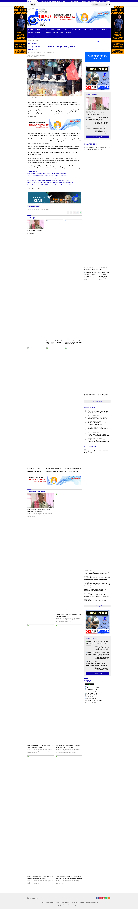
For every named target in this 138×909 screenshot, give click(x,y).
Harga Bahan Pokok (33, 206)
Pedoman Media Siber (92, 902)
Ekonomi (29, 43)
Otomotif (48, 32)
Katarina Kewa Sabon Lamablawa (38, 55)
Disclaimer (81, 902)
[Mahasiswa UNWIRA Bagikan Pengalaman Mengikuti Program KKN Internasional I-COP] (90, 331)
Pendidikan (59, 29)
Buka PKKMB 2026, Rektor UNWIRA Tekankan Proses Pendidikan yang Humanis (108, 1)
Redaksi (57, 902)
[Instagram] (100, 898)
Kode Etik (74, 902)
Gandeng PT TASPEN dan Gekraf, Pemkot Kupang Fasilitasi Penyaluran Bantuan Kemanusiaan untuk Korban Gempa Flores (101, 668)
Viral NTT (91, 29)
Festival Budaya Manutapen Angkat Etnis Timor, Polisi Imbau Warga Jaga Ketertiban (50, 182)
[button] (106, 4)
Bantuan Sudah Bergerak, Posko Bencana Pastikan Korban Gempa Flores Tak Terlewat (102, 657)
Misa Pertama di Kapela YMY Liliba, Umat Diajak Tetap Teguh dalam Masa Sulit (58, 1)
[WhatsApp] (106, 898)
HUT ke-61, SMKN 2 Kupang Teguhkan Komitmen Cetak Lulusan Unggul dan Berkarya (103, 394)
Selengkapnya (97, 137)
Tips (43, 32)
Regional (44, 29)
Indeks (33, 4)
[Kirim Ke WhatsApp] (81, 212)
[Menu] (28, 4)
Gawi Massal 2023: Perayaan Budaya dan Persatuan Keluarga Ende (99, 423)
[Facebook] (97, 898)
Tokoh (61, 32)
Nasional (37, 29)
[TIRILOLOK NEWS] (39, 16)
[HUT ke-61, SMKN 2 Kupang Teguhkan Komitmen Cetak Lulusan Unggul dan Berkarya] (104, 331)
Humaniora (78, 29)
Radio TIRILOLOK (32, 36)
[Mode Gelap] (110, 4)
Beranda (30, 29)
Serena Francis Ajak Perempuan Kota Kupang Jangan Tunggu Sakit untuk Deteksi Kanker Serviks (96, 572)
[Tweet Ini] (71, 212)
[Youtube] (103, 898)
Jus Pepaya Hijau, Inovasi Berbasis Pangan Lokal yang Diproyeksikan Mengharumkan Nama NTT (97, 584)
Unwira (41, 36)
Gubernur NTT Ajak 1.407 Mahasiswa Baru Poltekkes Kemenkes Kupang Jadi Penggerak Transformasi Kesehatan (96, 595)
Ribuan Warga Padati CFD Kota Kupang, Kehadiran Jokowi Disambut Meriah (95, 589)
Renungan (68, 32)
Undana (48, 36)
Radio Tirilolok (50, 902)
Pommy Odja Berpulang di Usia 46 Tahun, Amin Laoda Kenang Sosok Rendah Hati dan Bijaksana (53, 185)
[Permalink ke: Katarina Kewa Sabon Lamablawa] (28, 56)
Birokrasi (51, 29)
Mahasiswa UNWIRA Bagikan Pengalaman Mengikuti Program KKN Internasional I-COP (90, 394)
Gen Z (97, 29)
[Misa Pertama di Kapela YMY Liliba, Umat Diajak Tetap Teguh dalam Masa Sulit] (73, 279)
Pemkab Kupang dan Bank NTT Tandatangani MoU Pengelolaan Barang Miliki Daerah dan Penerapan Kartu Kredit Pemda (99, 440)
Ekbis (65, 29)
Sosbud (71, 29)
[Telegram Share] (77, 212)
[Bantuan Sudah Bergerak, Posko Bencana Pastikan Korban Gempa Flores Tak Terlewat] (97, 653)
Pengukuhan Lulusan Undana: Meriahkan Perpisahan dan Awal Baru (98, 429)
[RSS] (109, 898)
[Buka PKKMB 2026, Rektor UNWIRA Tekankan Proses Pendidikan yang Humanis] (35, 407)
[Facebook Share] (68, 212)
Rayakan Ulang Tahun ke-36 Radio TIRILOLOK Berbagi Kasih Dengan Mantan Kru (99, 434)
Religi (85, 29)
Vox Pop (55, 32)
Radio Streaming (63, 36)
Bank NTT (54, 36)
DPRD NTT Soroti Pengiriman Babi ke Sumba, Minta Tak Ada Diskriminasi (46, 173)
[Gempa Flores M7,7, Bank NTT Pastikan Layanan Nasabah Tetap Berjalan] (54, 279)
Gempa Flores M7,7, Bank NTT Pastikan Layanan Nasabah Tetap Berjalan (47, 175)
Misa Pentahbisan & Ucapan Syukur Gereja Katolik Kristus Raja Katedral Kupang (97, 417)
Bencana (30, 32)
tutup (25, 6)
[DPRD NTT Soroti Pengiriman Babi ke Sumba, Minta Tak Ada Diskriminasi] (35, 224)
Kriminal (37, 32)
